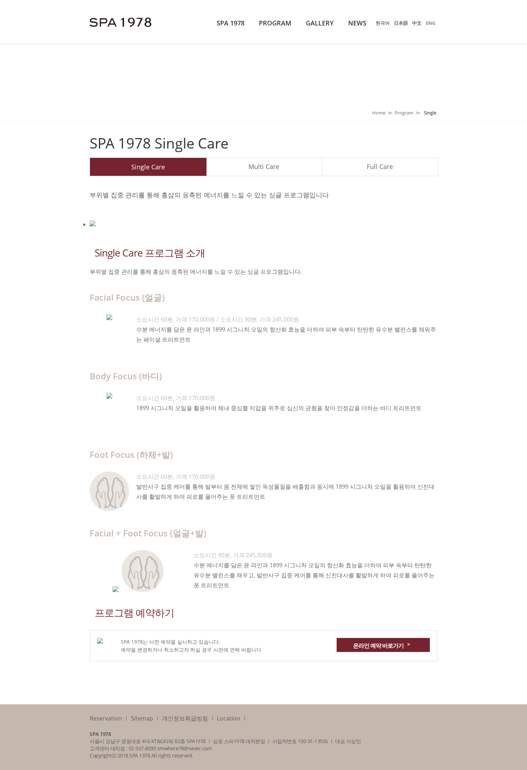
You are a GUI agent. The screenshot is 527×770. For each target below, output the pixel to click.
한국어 (383, 23)
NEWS (357, 23)
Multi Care (263, 166)
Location (228, 718)
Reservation (106, 718)
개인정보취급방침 (185, 718)
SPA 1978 (230, 23)
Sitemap (142, 718)
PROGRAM (275, 23)
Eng (430, 23)
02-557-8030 (142, 748)
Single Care (148, 167)
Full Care (380, 166)
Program (404, 112)
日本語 (401, 23)
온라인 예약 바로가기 (381, 645)
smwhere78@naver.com (184, 748)
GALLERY (320, 23)
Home (378, 112)
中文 (417, 23)
